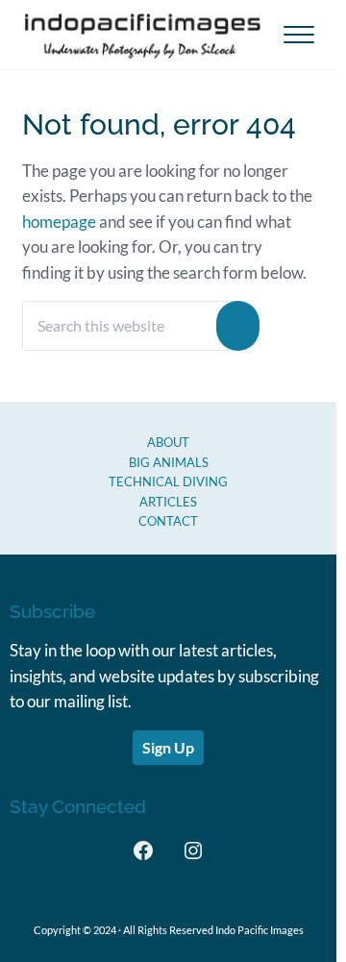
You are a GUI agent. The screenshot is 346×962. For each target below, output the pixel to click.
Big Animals (169, 462)
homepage (59, 222)
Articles (168, 501)
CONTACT (168, 521)
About (168, 442)
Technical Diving (168, 481)
